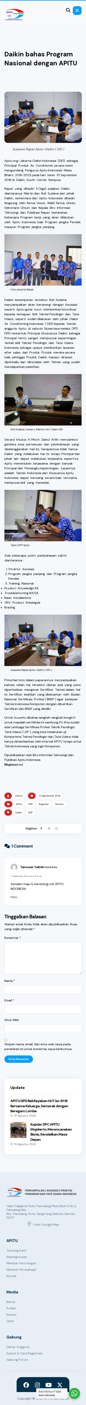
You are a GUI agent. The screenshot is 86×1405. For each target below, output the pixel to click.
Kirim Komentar (18, 1059)
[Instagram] (37, 1385)
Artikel (11, 1308)
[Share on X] (49, 828)
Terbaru (59, 804)
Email (9, 1000)
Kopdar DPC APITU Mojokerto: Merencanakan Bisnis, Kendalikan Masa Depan (51, 1132)
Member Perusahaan (21, 1269)
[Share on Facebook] (41, 828)
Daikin (18, 812)
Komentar (12, 938)
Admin (19, 795)
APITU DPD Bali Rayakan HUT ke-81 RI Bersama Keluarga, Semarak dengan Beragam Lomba (39, 1105)
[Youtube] (48, 1385)
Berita (10, 1302)
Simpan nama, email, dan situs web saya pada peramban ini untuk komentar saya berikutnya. (38, 1046)
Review (11, 1315)
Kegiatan (44, 804)
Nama (9, 981)
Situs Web (11, 1020)
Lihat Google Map (46, 1224)
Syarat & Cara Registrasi (24, 1353)
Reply (14, 897)
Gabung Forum (17, 1360)
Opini (10, 1321)
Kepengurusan (16, 1257)
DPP (30, 804)
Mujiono (10, 764)
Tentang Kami (16, 1250)
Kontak (11, 1276)
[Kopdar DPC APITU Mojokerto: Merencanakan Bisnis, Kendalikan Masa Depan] (18, 1130)
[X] (59, 1385)
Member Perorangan (21, 1263)
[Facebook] (26, 1385)
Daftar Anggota (17, 1347)
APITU (19, 804)
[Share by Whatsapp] (56, 828)
